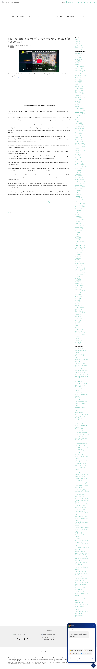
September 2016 (80, 251)
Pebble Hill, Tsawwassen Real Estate (80, 535)
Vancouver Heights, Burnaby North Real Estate (81, 598)
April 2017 (78, 238)
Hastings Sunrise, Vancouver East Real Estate (81, 456)
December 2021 (80, 145)
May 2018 (78, 214)
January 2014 (79, 309)
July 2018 (78, 210)
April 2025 (78, 84)
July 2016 (78, 254)
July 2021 (78, 154)
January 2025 (79, 90)
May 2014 (78, 302)
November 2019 (80, 183)
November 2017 (80, 225)
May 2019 (78, 194)
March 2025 (79, 86)
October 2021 (79, 148)
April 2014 (78, 304)
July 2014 (78, 298)
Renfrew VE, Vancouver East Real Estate (81, 544)
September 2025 (80, 75)
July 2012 (78, 342)
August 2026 (79, 55)
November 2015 (80, 269)
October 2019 (79, 185)
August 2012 (79, 340)
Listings (77, 43)
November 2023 (80, 110)
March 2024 (79, 106)
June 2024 (78, 101)
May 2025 (78, 83)
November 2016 (80, 247)
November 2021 (80, 147)
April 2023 (78, 121)
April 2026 (78, 63)
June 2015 (78, 278)
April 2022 (78, 137)
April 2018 (78, 216)
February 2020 (79, 179)
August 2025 (79, 77)
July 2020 (78, 170)
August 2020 (79, 168)
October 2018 (79, 205)
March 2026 (79, 64)
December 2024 (80, 92)
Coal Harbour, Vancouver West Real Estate (81, 394)
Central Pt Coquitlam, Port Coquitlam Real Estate (81, 388)
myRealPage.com (51, 651)
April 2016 (78, 260)
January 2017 (79, 243)
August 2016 (79, 252)
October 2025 (79, 74)
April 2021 (78, 159)
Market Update (71, 17)
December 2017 (80, 223)
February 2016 (79, 263)
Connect (70, 2)
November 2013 (80, 313)
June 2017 (78, 234)
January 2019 (79, 201)
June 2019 (78, 192)
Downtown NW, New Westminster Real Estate (81, 403)
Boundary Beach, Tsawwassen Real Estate (80, 356)
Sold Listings (79, 49)
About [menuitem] (82, 17)
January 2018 (79, 221)
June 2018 (78, 212)
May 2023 (78, 119)
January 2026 (79, 68)
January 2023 (79, 126)
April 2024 (78, 105)
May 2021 (78, 157)
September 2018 (80, 207)
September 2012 (80, 338)
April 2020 (78, 176)
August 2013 (79, 318)
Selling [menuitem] (59, 17)
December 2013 (80, 311)
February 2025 (79, 88)
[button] (78, 2)
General (77, 41)
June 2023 (78, 117)
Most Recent (78, 53)
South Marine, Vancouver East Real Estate (81, 567)
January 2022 (79, 143)
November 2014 (80, 291)
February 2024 (79, 108)
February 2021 (79, 163)
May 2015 (78, 280)
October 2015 (79, 271)
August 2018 (78, 209)
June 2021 (78, 156)
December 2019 (80, 181)
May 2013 (78, 324)
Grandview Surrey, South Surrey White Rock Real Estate (81, 438)
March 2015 (78, 283)
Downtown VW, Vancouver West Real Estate (81, 409)
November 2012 (80, 335)
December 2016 (80, 245)
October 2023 (79, 112)
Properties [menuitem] (20, 17)
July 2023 (78, 115)
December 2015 (80, 267)
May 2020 (78, 174)
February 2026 (79, 66)
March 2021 (78, 161)
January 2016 (79, 265)
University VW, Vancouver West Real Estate (81, 593)
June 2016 (78, 256)
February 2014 (79, 307)
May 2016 (78, 258)
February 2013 (79, 329)
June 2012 (78, 344)
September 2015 (80, 272)
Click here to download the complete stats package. (39, 202)
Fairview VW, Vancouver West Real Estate (81, 425)
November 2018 (80, 203)
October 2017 (79, 227)
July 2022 (78, 132)
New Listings (79, 45)
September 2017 (80, 229)
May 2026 (78, 61)
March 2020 (79, 178)
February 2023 (79, 125)
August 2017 (78, 230)
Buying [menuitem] (30, 17)
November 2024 (80, 94)
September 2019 (80, 187)
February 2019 (79, 199)
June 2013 (78, 322)
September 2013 (80, 316)
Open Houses (79, 47)
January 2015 (79, 287)
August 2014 (79, 296)
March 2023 (79, 123)
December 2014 (80, 289)
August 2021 (79, 152)
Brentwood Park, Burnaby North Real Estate (81, 365)
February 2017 (79, 241)
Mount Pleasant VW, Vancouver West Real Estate (81, 518)
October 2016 (79, 249)
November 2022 (80, 128)
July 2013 (78, 320)
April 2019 (78, 196)
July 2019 (78, 190)
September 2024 (80, 97)
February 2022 (79, 141)
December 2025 (80, 70)
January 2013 (79, 331)
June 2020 (78, 172)
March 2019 (78, 198)
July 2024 (78, 99)
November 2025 (80, 72)
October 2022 (79, 130)
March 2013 (78, 327)
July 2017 (78, 232)
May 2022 (78, 136)
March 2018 (78, 218)
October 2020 (79, 165)
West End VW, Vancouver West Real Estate (81, 608)
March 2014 (78, 305)
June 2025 (78, 81)
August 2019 (79, 188)
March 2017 (78, 240)
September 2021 (80, 150)
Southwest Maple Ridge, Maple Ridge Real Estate (81, 573)
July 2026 (78, 57)
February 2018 (79, 220)
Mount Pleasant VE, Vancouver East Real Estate (81, 513)
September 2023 (80, 114)
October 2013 (79, 314)
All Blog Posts (79, 40)
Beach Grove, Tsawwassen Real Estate (80, 350)
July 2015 (78, 276)
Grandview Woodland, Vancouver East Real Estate (82, 443)
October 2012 (79, 336)
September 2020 (80, 167)
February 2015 (79, 285)
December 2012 (80, 333)
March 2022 (79, 139)
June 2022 (78, 134)
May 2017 (78, 236)
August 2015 (79, 274)
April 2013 (78, 325)
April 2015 (78, 282)
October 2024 (79, 95)
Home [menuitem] (13, 17)
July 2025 (78, 79)
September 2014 (80, 294)
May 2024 (78, 103)
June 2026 (78, 59)
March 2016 (78, 262)
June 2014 (78, 300)
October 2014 (79, 293)
